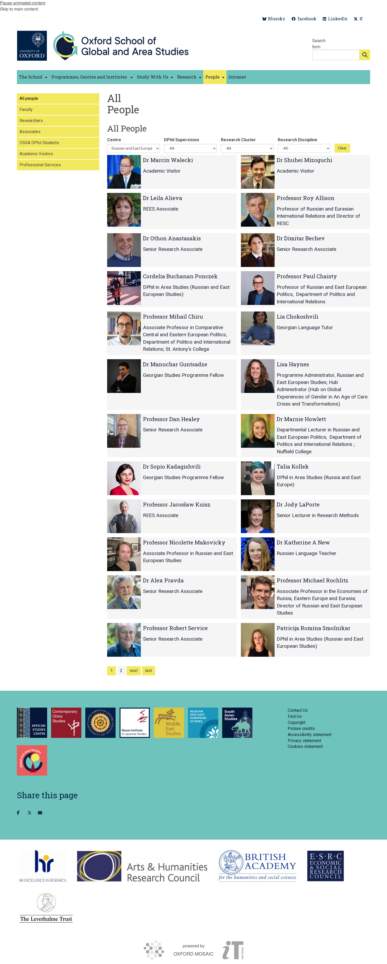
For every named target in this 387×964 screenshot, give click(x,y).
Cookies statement (305, 746)
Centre (114, 139)
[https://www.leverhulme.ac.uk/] (46, 908)
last (148, 670)
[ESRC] (325, 866)
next (134, 670)
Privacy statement (304, 740)
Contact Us (298, 710)
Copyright (296, 722)
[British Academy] (257, 866)
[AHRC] (142, 866)
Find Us (295, 716)
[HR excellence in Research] (42, 866)
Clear (342, 148)
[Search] (365, 55)
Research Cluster (238, 139)
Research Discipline (297, 139)
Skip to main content (19, 9)
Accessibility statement (309, 734)
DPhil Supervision (181, 139)
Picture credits (301, 728)
